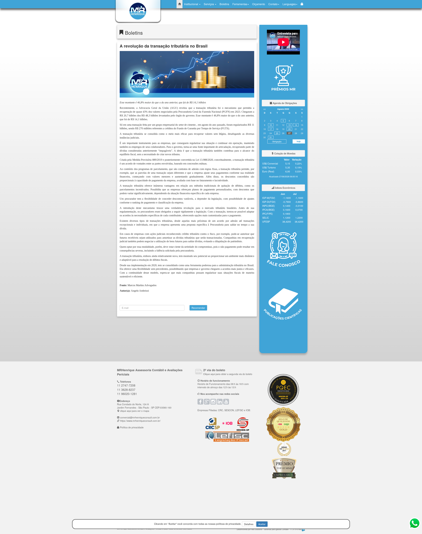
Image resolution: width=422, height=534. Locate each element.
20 (289, 129)
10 (271, 125)
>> (302, 108)
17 (271, 129)
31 (271, 137)
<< (264, 108)
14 (296, 125)
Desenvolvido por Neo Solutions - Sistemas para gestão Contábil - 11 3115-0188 (269, 529)
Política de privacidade (132, 427)
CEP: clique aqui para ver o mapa (144, 407)
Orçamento (258, 4)
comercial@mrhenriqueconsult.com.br (140, 417)
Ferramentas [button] (239, 4)
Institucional (191, 4)
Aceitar (262, 524)
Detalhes (248, 524)
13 (289, 125)
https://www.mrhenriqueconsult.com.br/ (140, 420)
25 (277, 133)
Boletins (224, 4)
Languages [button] (289, 4)
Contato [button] (273, 4)
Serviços (209, 4)
